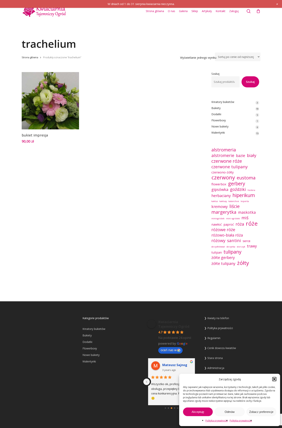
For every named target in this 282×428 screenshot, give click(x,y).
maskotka (247, 212)
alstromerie (222, 155)
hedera (251, 190)
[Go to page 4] (171, 408)
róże (252, 223)
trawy (252, 246)
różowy (218, 240)
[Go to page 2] (165, 408)
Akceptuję (198, 411)
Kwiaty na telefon (218, 318)
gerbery (236, 183)
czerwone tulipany (229, 166)
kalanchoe (233, 201)
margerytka (223, 211)
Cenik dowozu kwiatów (221, 348)
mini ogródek (233, 218)
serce (246, 241)
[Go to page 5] (174, 408)
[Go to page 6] (177, 408)
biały (251, 155)
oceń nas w (168, 350)
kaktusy (223, 201)
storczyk (241, 246)
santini (234, 240)
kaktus (214, 201)
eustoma (246, 177)
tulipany (232, 251)
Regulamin (213, 338)
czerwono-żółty (222, 172)
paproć (228, 224)
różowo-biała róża (227, 235)
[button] (274, 379)
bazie (240, 155)
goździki (238, 189)
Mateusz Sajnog (174, 365)
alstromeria (223, 149)
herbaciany (221, 195)
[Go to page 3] (168, 408)
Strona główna (30, 57)
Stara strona (215, 358)
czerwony (223, 177)
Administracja (215, 368)
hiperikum (244, 195)
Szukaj (215, 74)
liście (234, 206)
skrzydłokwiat (218, 246)
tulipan (216, 252)
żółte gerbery (223, 257)
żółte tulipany (223, 263)
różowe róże (223, 229)
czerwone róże (226, 161)
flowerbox (218, 184)
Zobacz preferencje (261, 411)
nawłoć (216, 224)
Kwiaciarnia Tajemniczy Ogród (173, 324)
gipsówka (219, 189)
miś (245, 217)
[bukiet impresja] (50, 100)
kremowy (219, 206)
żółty (243, 262)
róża (240, 224)
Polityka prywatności (216, 420)
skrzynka (231, 246)
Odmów (230, 411)
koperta (245, 201)
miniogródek (217, 218)
